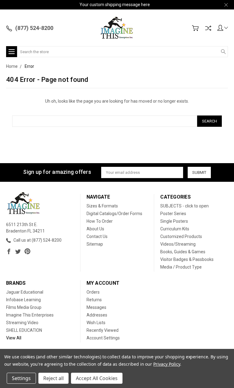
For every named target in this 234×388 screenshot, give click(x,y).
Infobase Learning (23, 299)
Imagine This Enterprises (30, 315)
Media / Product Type (181, 267)
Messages (96, 307)
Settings (21, 378)
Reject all (53, 378)
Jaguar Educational (24, 292)
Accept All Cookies (97, 378)
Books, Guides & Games (182, 251)
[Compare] (208, 28)
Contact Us (97, 236)
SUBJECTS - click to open (184, 205)
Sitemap (95, 244)
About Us (95, 228)
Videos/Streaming (178, 244)
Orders (93, 292)
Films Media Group (23, 307)
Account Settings (103, 337)
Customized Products (181, 236)
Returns (94, 299)
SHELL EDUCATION (24, 330)
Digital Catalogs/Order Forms (114, 213)
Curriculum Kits (174, 228)
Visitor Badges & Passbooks (187, 259)
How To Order (100, 221)
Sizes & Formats (102, 205)
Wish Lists (96, 322)
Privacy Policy (166, 364)
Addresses (97, 315)
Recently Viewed (103, 330)
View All (13, 337)
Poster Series (173, 213)
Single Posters (174, 221)
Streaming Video (22, 322)
